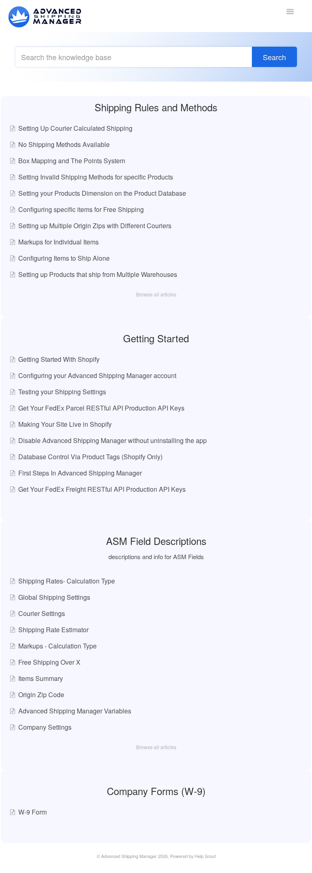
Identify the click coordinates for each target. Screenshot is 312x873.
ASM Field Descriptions (156, 541)
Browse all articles (156, 294)
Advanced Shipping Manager (129, 856)
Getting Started (156, 338)
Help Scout (205, 856)
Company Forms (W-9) (156, 791)
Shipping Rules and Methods (156, 107)
